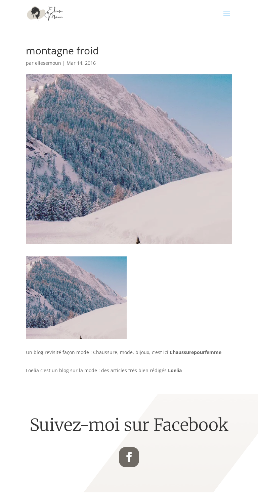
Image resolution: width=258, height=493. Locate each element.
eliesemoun (48, 63)
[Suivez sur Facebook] (129, 457)
